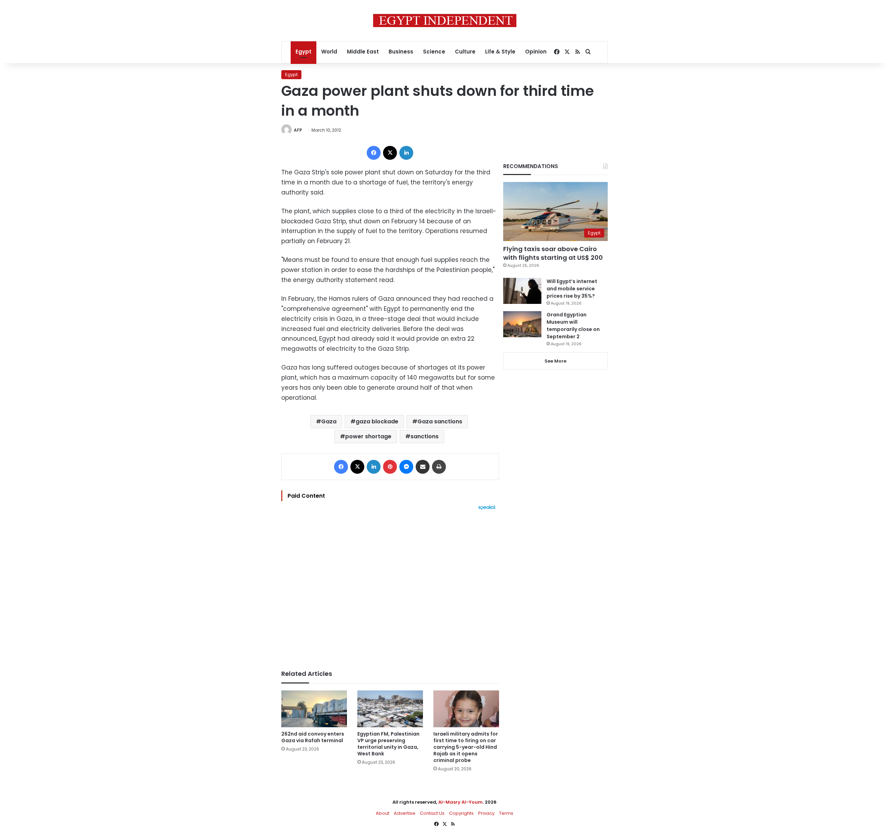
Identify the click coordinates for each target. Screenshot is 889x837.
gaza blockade (377, 421)
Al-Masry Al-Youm (460, 802)
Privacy (486, 813)
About (382, 813)
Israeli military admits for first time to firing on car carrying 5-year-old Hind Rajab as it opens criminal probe (465, 747)
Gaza (329, 421)
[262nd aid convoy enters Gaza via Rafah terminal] (314, 709)
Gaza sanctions (439, 421)
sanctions (424, 436)
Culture (465, 51)
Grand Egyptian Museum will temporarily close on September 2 (573, 325)
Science (434, 51)
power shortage (368, 436)
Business (401, 51)
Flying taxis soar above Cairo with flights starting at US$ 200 (553, 253)
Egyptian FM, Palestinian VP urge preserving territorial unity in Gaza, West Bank (388, 743)
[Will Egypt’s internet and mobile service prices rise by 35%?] (522, 291)
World (329, 51)
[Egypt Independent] (444, 20)
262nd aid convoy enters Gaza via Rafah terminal (312, 737)
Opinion (536, 51)
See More (555, 361)
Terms (506, 813)
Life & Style (500, 51)
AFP (298, 130)
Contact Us (432, 813)
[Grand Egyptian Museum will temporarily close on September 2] (522, 324)
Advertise (404, 813)
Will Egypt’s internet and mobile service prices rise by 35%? (572, 288)
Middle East (363, 51)
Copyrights (461, 813)
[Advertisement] (390, 586)
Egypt (303, 51)
